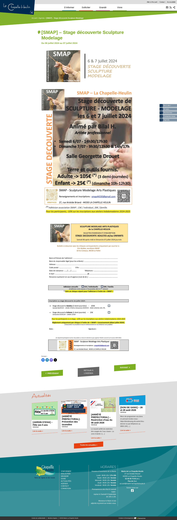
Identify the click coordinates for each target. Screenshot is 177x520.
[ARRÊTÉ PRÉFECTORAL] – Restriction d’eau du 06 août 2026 (101, 418)
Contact (162, 2)
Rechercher (168, 113)
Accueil (152, 2)
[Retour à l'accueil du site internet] (17, 7)
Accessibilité (171, 2)
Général (36, 427)
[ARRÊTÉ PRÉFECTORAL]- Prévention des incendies (71, 420)
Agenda (41, 18)
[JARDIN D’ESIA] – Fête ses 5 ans (43, 423)
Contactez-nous (169, 116)
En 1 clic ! (167, 105)
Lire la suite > (38, 431)
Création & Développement (126, 518)
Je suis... (167, 109)
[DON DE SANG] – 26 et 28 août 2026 (131, 408)
